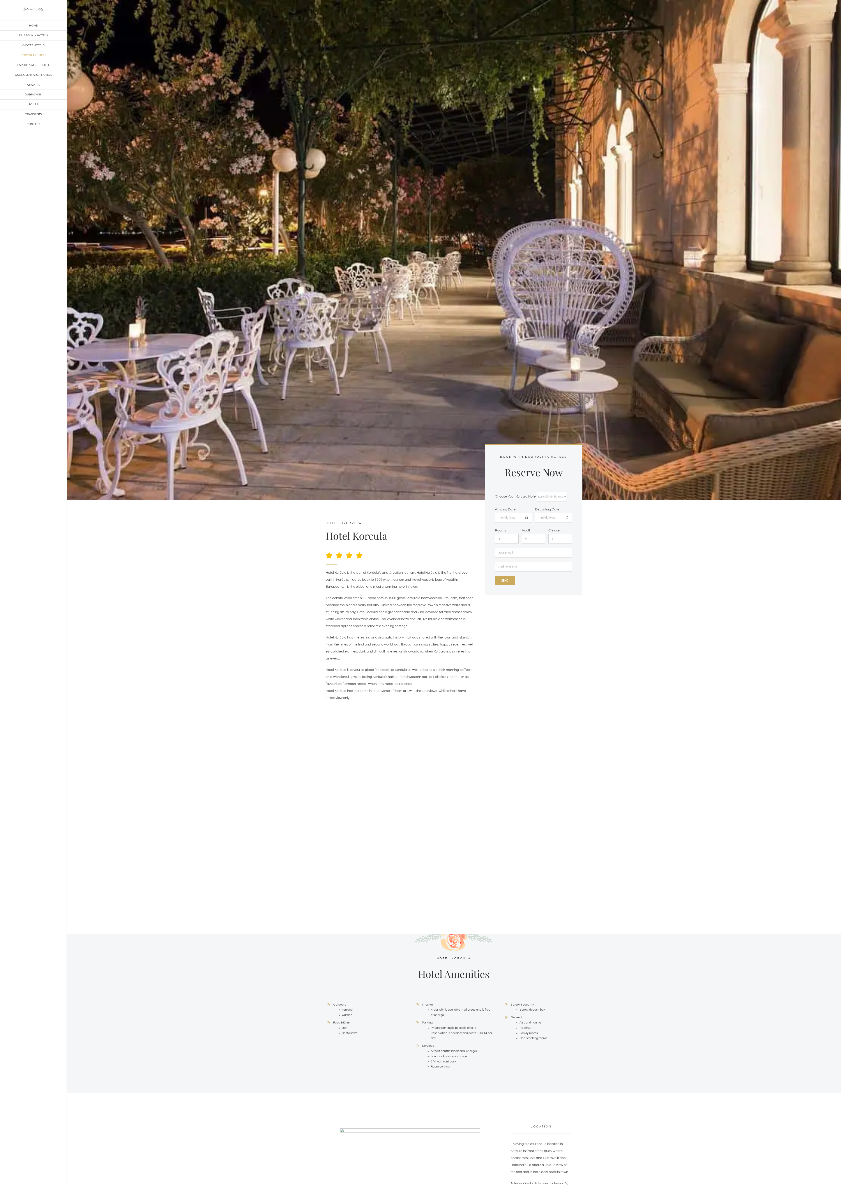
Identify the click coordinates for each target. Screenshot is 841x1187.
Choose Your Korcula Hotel (516, 496)
